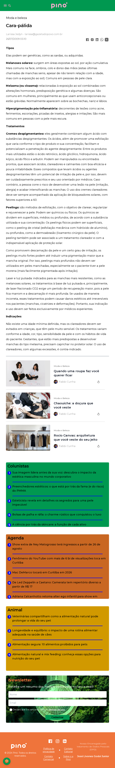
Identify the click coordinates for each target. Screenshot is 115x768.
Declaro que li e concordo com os (39, 709)
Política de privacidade (49, 750)
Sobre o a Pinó (68, 758)
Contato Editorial (68, 750)
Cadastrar (57, 717)
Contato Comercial (48, 758)
